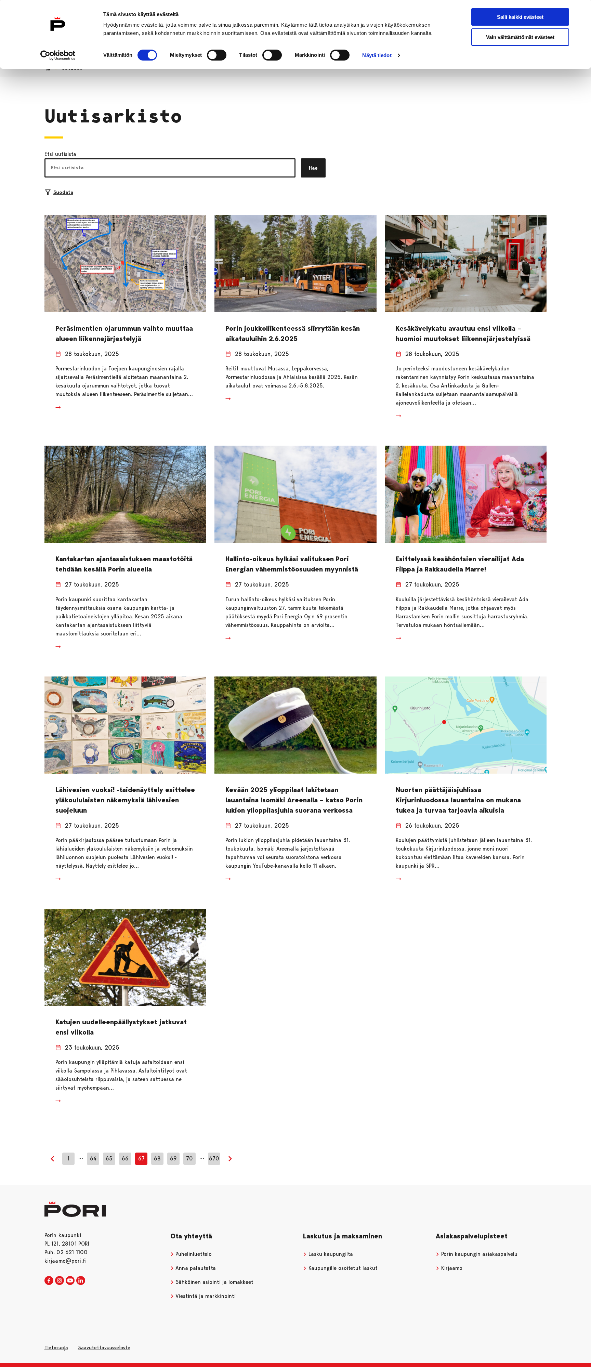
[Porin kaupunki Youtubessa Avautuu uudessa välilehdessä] (70, 1281)
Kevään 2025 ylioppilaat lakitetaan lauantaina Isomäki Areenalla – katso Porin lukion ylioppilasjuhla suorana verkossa (294, 800)
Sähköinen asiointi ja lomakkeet (213, 1282)
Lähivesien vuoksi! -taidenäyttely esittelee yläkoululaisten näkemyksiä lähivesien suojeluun (125, 800)
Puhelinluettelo (193, 1254)
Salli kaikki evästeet (520, 17)
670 (214, 1158)
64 (93, 1158)
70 (189, 1158)
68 (157, 1158)
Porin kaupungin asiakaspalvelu (478, 1254)
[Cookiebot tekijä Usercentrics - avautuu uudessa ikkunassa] (58, 55)
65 (109, 1158)
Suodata (63, 192)
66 (125, 1158)
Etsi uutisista (60, 154)
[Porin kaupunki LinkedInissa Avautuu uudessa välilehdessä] (80, 1281)
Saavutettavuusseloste (104, 1347)
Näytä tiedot (376, 55)
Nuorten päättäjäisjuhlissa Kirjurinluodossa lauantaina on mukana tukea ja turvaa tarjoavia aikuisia (458, 800)
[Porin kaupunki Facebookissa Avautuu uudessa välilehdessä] (48, 1281)
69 (173, 1158)
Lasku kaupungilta (330, 1254)
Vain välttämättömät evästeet (520, 37)
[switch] (216, 55)
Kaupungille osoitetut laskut (342, 1268)
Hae (313, 168)
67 (141, 1158)
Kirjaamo (450, 1268)
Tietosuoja (56, 1347)
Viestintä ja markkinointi (205, 1296)
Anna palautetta (195, 1268)
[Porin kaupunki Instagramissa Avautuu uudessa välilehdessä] (59, 1281)
